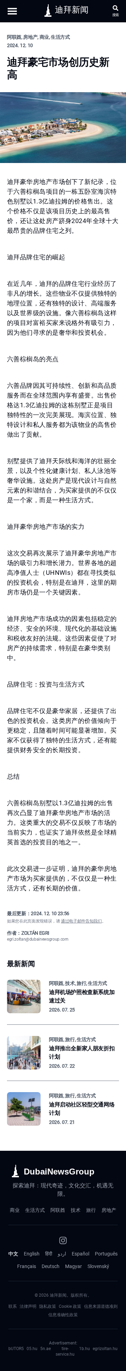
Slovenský (98, 1266)
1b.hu (84, 1348)
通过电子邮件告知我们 (81, 921)
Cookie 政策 (70, 1306)
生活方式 (35, 1210)
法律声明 (28, 1306)
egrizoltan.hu (105, 1348)
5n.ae (45, 1348)
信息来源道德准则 (101, 1306)
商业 (15, 1210)
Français (26, 1266)
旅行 (91, 1210)
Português (106, 1254)
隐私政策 (47, 1306)
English (32, 1254)
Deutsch (50, 1266)
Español (80, 1254)
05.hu (32, 1348)
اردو (62, 1254)
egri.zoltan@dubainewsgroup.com (38, 939)
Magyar (73, 1266)
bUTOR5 (16, 1348)
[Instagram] (63, 1240)
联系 (12, 1306)
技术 (75, 1210)
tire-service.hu (65, 1351)
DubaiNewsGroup (59, 1171)
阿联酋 (57, 1210)
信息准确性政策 (63, 1314)
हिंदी (48, 1254)
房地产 (109, 1210)
